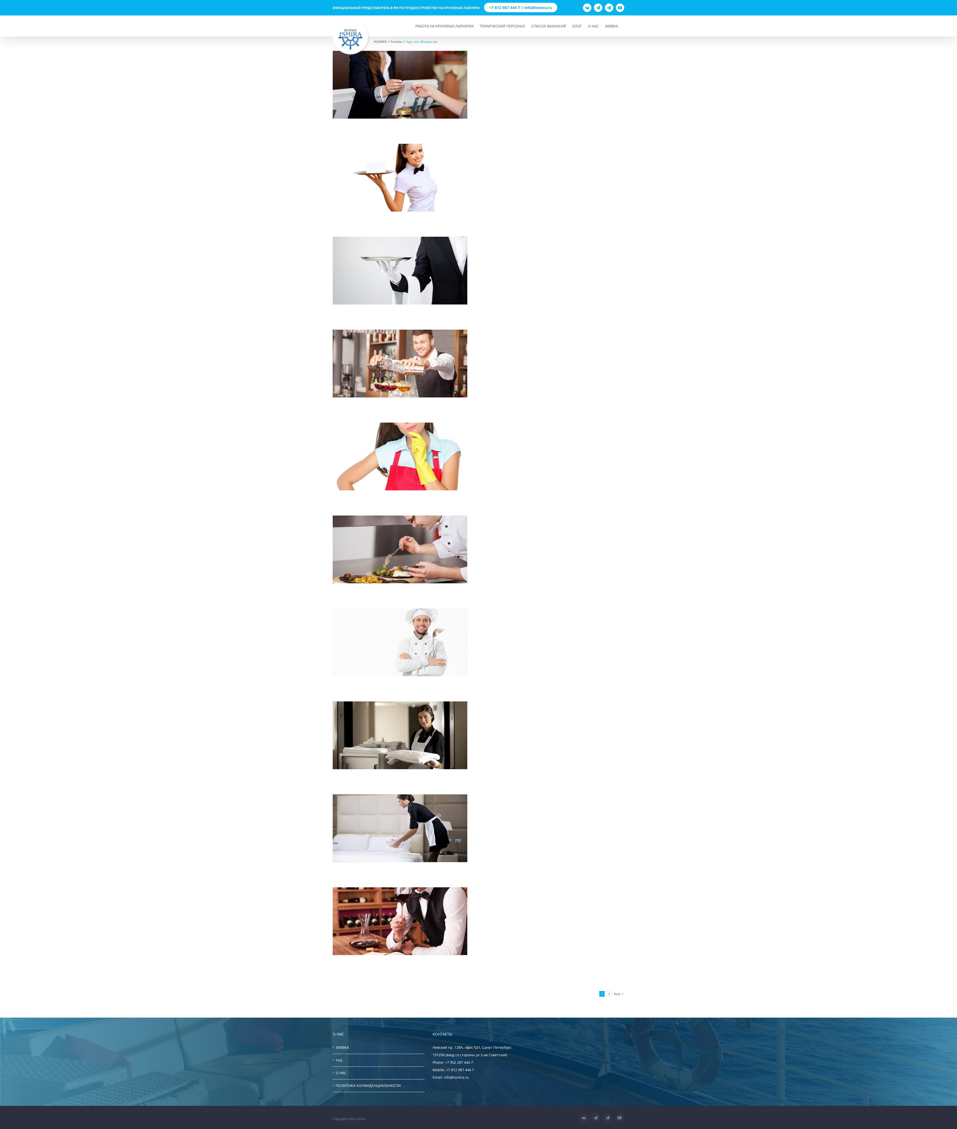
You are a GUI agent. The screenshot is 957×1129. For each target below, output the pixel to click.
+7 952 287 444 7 (459, 1062)
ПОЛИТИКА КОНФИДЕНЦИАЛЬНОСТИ (368, 1085)
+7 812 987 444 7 (460, 1069)
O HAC (341, 1072)
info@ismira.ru (456, 1077)
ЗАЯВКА (342, 1047)
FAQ (339, 1060)
